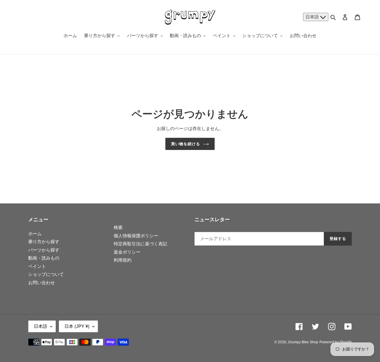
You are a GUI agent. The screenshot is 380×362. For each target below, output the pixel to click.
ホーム (35, 233)
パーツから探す (43, 249)
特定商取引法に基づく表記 (140, 243)
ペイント (37, 266)
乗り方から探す (43, 241)
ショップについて (46, 274)
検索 (118, 227)
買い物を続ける (185, 144)
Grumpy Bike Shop (303, 342)
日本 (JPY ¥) (76, 326)
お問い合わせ (41, 282)
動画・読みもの (43, 257)
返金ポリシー (127, 251)
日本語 (312, 16)
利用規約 (123, 260)
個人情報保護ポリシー (136, 235)
